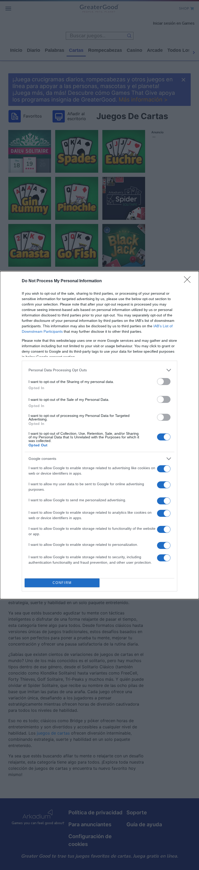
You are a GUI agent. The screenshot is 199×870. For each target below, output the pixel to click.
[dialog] (99, 435)
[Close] (189, 281)
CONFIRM (62, 583)
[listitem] (99, 370)
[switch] (163, 381)
